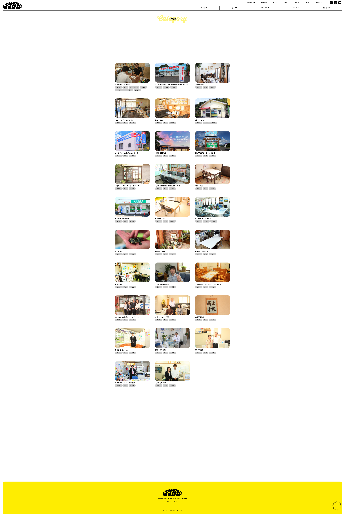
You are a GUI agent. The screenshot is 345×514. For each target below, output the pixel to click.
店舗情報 (264, 2)
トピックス (296, 2)
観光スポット (251, 2)
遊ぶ (235, 8)
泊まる (267, 8)
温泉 (297, 8)
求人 (307, 2)
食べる (205, 8)
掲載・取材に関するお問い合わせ (178, 498)
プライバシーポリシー (172, 502)
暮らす (328, 8)
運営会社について (162, 498)
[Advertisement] (172, 428)
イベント (276, 2)
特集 (286, 2)
